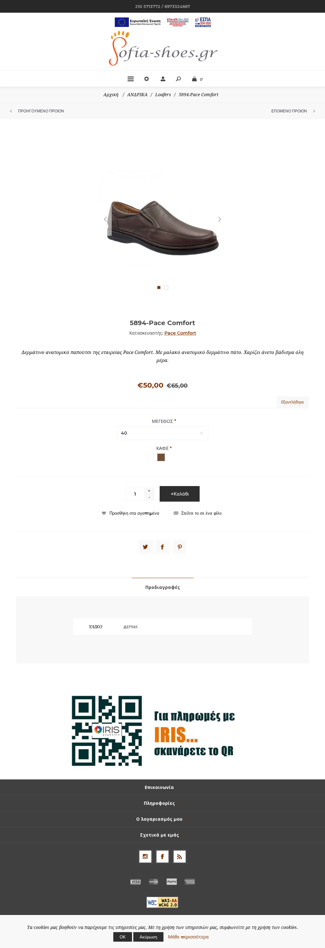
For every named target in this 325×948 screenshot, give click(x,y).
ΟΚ (123, 936)
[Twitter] (145, 547)
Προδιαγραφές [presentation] (162, 587)
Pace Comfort (180, 333)
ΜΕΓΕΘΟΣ (163, 421)
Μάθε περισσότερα (188, 937)
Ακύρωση (148, 936)
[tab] (163, 587)
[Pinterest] (180, 547)
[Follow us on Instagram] (145, 857)
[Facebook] (162, 547)
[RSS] (180, 857)
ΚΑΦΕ (163, 448)
